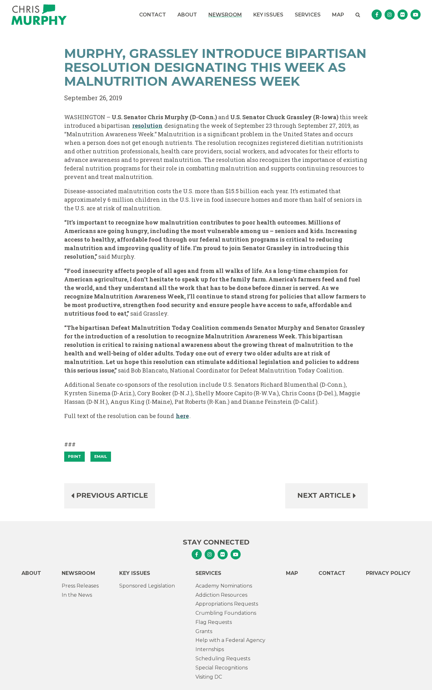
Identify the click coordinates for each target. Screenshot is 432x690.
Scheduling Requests (222, 659)
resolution (147, 125)
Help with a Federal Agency (230, 640)
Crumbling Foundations (225, 613)
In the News (77, 595)
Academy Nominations (223, 586)
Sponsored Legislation (147, 586)
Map (338, 15)
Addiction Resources (221, 595)
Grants (203, 631)
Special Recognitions (221, 668)
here (182, 416)
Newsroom (225, 15)
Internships (209, 649)
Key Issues (268, 15)
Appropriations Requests (226, 604)
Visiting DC (208, 677)
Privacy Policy (388, 573)
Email (100, 456)
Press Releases (80, 586)
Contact (152, 15)
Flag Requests (213, 622)
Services (308, 15)
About (187, 15)
